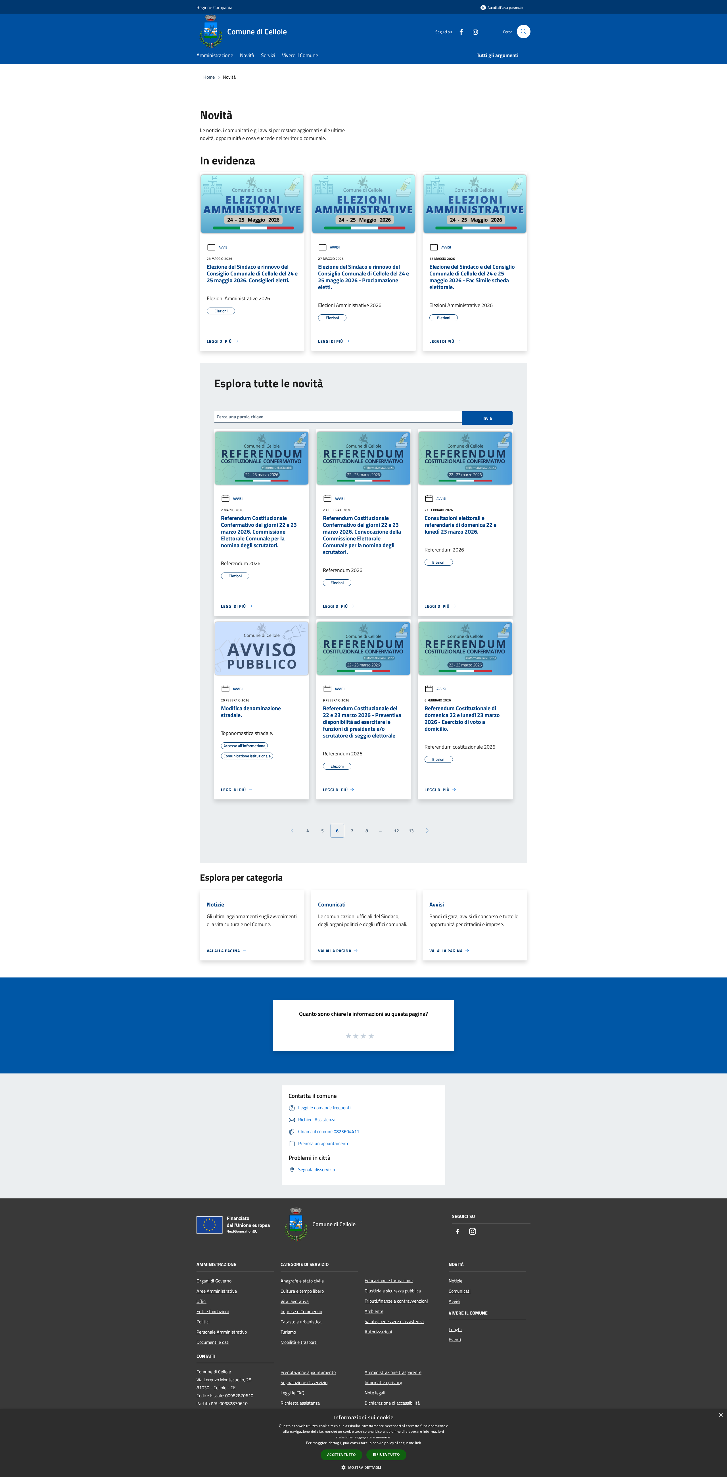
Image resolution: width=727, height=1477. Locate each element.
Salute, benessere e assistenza (394, 1321)
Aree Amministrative (217, 1291)
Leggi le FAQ (292, 1392)
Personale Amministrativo (222, 1331)
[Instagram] (473, 31)
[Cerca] (523, 31)
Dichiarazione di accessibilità (392, 1402)
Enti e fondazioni (213, 1311)
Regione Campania (214, 7)
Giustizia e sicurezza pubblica (393, 1290)
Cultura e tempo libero (302, 1291)
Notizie (455, 1280)
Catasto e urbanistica (301, 1321)
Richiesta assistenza (300, 1402)
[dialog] (363, 1443)
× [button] (720, 1415)
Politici (203, 1321)
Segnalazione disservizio (304, 1382)
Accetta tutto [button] (341, 1454)
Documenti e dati (213, 1342)
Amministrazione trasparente (393, 1372)
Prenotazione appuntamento (308, 1372)
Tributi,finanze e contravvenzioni (396, 1301)
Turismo (288, 1331)
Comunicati (460, 1291)
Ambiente (374, 1311)
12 (396, 830)
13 (411, 830)
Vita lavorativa (295, 1301)
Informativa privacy (383, 1382)
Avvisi (223, 247)
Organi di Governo (214, 1280)
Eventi (455, 1339)
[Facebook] (459, 31)
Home (209, 77)
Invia (487, 418)
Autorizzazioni (378, 1331)
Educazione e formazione (389, 1280)
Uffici (201, 1301)
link (418, 1442)
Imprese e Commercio (301, 1311)
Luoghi (455, 1329)
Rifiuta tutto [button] (386, 1454)
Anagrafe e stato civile (302, 1280)
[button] (363, 1467)
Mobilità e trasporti (299, 1342)
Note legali (375, 1392)
